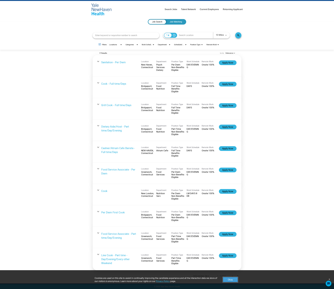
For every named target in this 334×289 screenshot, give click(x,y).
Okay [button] (230, 279)
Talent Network (188, 9)
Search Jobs (171, 9)
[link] (167, 66)
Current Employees (209, 9)
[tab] (157, 22)
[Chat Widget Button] (328, 283)
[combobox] (126, 35)
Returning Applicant (233, 9)
